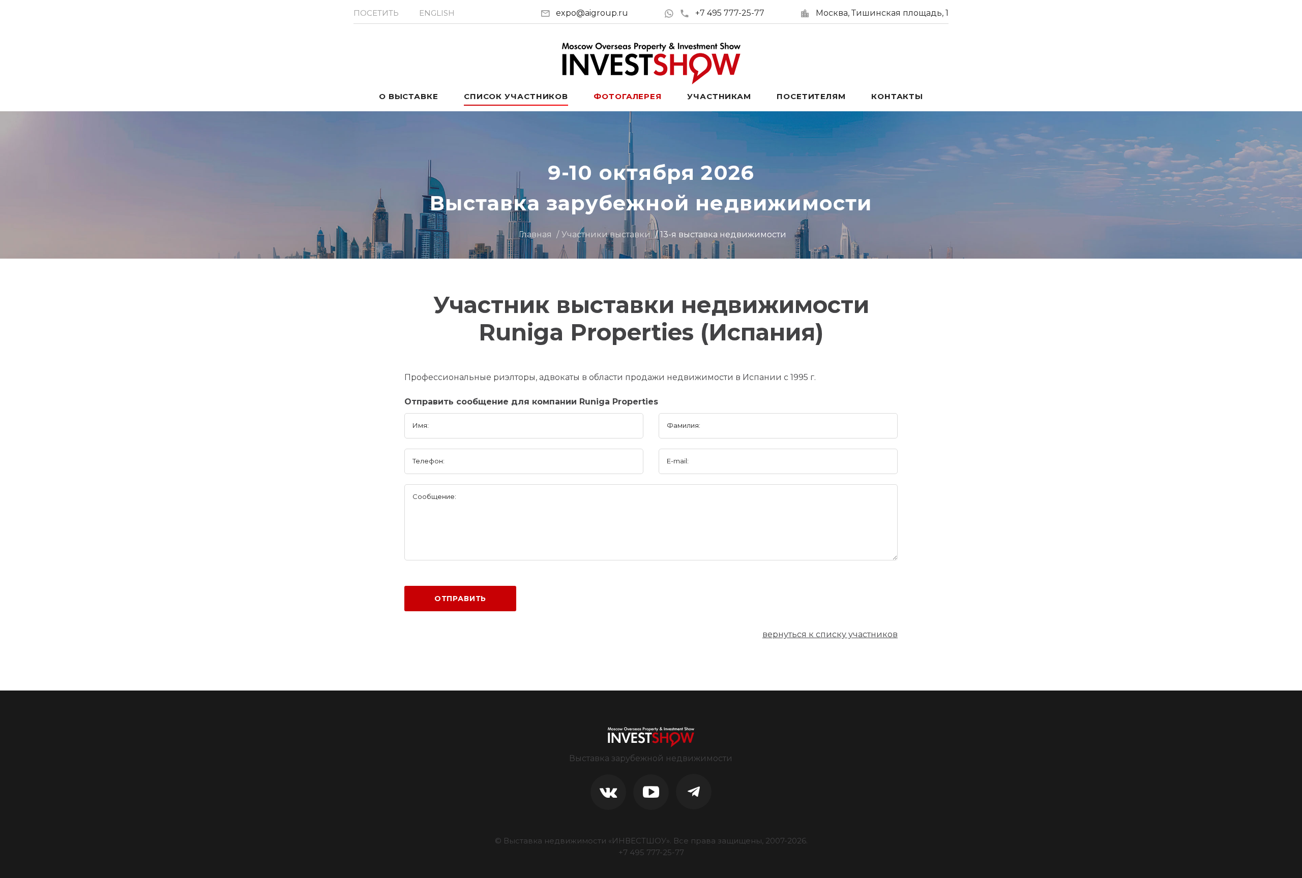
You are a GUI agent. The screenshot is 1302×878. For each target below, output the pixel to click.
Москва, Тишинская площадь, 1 (882, 13)
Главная (535, 234)
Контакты (897, 96)
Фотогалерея (628, 96)
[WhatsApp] (671, 13)
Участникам (719, 96)
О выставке (408, 96)
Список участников (516, 96)
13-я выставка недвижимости (723, 234)
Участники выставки (605, 234)
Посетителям (811, 96)
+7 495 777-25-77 (729, 13)
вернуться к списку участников (830, 634)
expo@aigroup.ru (592, 13)
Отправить (460, 598)
